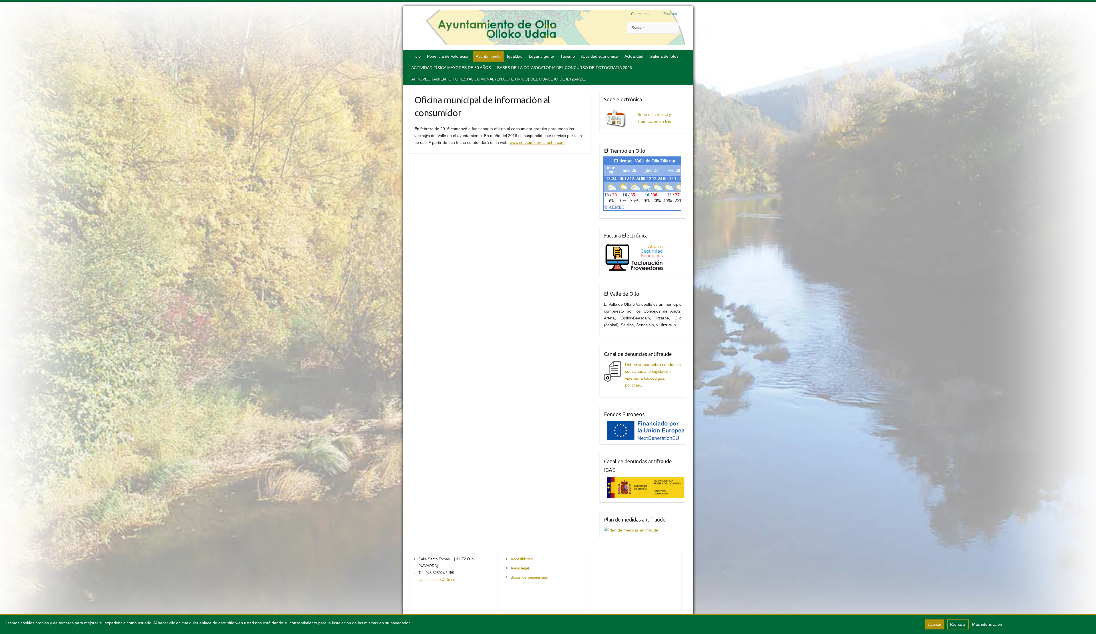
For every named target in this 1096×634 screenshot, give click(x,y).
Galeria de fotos (664, 56)
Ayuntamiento (488, 56)
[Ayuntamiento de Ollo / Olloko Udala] (548, 28)
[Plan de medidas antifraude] (631, 530)
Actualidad (633, 56)
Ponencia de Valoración (448, 56)
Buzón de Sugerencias (529, 577)
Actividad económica (599, 56)
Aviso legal (520, 568)
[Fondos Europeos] (644, 424)
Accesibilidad (522, 559)
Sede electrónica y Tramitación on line (654, 118)
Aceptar (934, 624)
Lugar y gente (541, 56)
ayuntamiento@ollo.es (436, 579)
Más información (987, 624)
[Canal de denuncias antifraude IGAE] (644, 480)
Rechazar (958, 624)
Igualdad (515, 56)
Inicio (416, 56)
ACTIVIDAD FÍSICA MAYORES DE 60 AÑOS (451, 67)
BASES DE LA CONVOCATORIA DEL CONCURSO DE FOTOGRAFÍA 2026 (564, 67)
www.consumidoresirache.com (537, 142)
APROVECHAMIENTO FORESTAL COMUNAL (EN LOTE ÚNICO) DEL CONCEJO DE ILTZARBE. (498, 79)
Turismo (567, 56)
